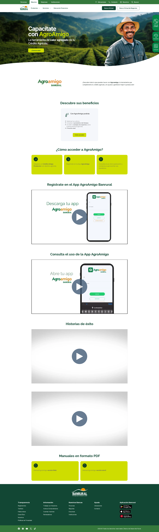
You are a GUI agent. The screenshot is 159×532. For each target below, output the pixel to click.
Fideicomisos (22, 511)
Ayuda (97, 503)
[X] (31, 529)
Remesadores (47, 514)
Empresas (44, 2)
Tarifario (20, 508)
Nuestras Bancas (75, 503)
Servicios (46, 8)
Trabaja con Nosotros (50, 506)
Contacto (97, 508)
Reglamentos (22, 506)
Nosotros (21, 517)
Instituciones (55, 2)
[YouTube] (27, 529)
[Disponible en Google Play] (126, 507)
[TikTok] (35, 529)
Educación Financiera (61, 8)
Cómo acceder (79, 135)
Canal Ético (21, 514)
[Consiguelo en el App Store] (125, 511)
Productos (34, 8)
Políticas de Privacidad (25, 520)
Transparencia (24, 503)
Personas (24, 2)
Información (48, 503)
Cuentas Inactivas (48, 511)
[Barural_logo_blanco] (79, 492)
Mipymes (34, 2)
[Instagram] (23, 529)
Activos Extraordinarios (50, 508)
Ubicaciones (98, 506)
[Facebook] (19, 529)
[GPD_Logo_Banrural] (25, 8)
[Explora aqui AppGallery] (126, 516)
